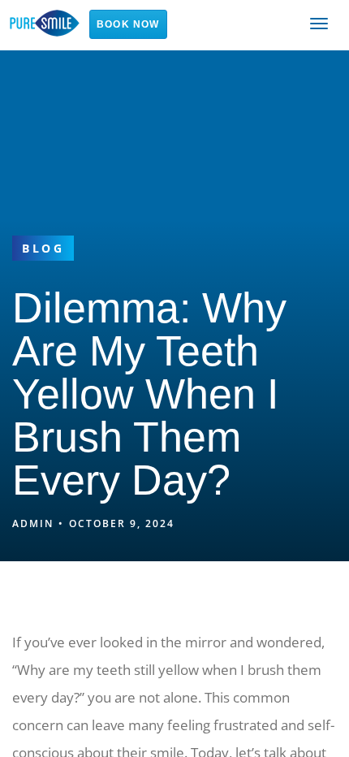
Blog (43, 248)
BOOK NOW (128, 24)
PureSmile (45, 23)
